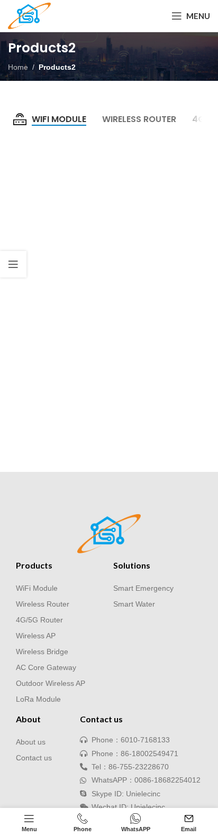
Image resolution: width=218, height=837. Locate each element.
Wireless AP (36, 635)
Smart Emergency (143, 588)
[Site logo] (29, 15)
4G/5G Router (39, 620)
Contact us (34, 758)
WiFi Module (37, 588)
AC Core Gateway (46, 667)
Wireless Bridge (42, 651)
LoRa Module (38, 699)
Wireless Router (42, 604)
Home (18, 67)
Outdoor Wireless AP (50, 683)
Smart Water (134, 604)
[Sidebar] (13, 264)
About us (31, 742)
